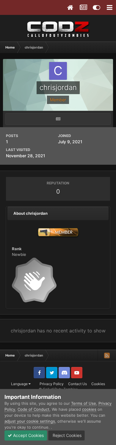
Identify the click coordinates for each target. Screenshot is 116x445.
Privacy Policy (52, 384)
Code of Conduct (33, 409)
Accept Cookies (28, 435)
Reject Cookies (66, 435)
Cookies (98, 384)
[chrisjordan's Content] (58, 119)
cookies (89, 409)
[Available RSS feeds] (107, 355)
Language (20, 384)
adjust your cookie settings (29, 421)
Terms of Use (83, 403)
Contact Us (77, 384)
